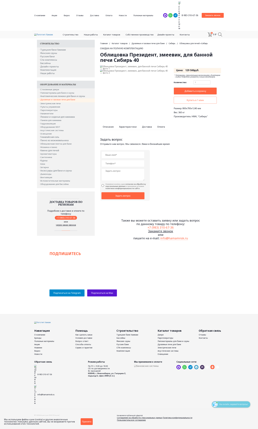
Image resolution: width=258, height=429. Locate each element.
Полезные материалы (143, 15)
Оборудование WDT (50, 127)
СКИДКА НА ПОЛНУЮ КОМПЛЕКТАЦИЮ (121, 48)
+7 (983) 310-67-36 (66, 217)
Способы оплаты (83, 344)
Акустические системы (52, 130)
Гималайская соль (49, 137)
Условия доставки (83, 338)
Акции (54, 15)
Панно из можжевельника (54, 140)
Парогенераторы (49, 110)
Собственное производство (140, 34)
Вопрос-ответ (81, 341)
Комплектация (48, 69)
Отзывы (79, 15)
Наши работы (91, 34)
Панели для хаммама (51, 120)
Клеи (43, 164)
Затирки (44, 167)
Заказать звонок (212, 15)
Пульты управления (50, 106)
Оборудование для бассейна (54, 184)
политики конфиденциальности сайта (122, 188)
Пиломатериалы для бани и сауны (57, 92)
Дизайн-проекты (165, 34)
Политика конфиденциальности (177, 417)
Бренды (37, 338)
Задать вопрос (123, 195)
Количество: (180, 82)
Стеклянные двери (50, 89)
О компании (39, 15)
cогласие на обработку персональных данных (125, 185)
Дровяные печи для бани (169, 344)
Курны (44, 160)
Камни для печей (49, 150)
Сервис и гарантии (83, 347)
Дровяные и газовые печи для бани (58, 99)
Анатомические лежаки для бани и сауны (62, 96)
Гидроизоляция (48, 123)
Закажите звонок (160, 231)
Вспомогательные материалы (55, 180)
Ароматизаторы (48, 153)
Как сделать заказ (83, 334)
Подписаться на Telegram (67, 292)
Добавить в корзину (195, 91)
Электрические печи (50, 103)
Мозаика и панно (49, 147)
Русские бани (47, 56)
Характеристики (128, 126)
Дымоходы (46, 174)
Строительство (70, 34)
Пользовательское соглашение (131, 420)
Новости (123, 15)
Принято (86, 421)
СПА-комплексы (124, 347)
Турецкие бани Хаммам (53, 49)
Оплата (108, 15)
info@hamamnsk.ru (174, 238)
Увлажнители (47, 113)
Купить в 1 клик (195, 100)
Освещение (46, 133)
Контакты (185, 34)
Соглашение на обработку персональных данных (139, 417)
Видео (67, 15)
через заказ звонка (66, 224)
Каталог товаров (111, 34)
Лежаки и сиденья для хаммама (57, 116)
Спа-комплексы (48, 59)
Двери (161, 334)
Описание (108, 126)
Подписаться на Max (102, 292)
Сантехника (46, 157)
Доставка (94, 15)
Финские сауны (48, 53)
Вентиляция (46, 177)
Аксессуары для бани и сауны (56, 170)
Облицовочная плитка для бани (56, 143)
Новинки (38, 347)
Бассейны (45, 63)
